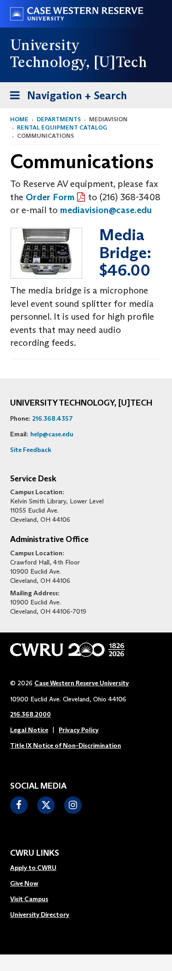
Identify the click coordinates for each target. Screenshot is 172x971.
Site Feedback (30, 450)
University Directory (39, 914)
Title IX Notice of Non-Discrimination (65, 745)
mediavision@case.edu (106, 209)
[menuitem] (39, 868)
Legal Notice (29, 730)
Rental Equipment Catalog (62, 127)
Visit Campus (29, 899)
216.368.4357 (52, 418)
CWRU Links (34, 853)
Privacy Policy (79, 730)
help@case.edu (51, 434)
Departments (59, 119)
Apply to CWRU (33, 868)
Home (19, 119)
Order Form (50, 197)
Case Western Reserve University (81, 683)
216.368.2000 (30, 714)
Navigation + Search (65, 98)
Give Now (24, 883)
